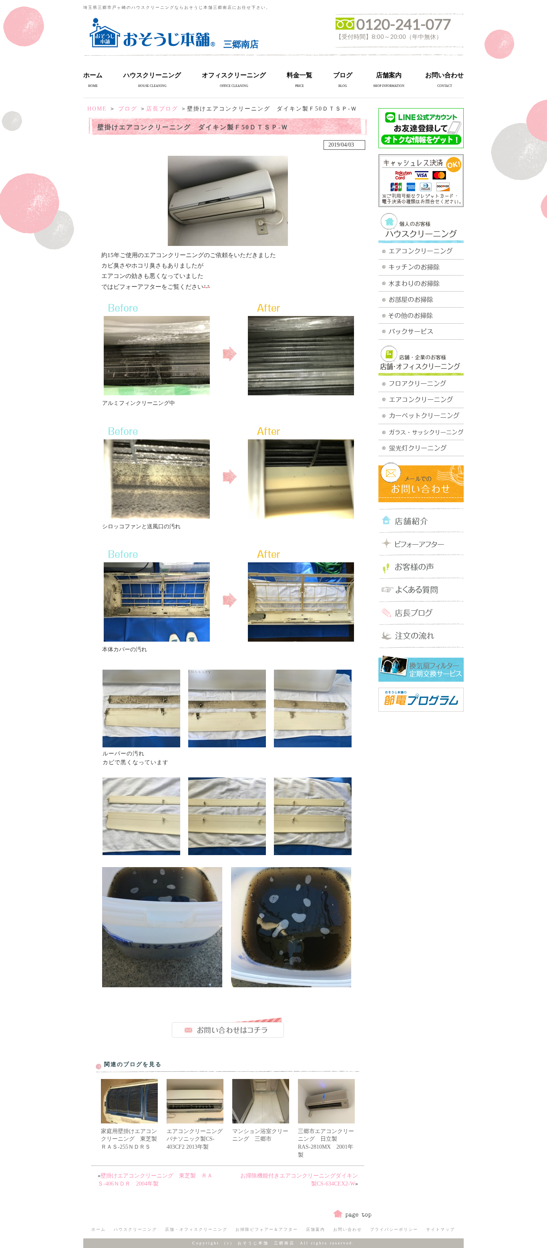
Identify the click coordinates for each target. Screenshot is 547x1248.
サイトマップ (440, 1229)
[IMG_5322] (162, 984)
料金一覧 (299, 75)
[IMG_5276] (141, 744)
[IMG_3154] (301, 516)
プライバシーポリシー (394, 1229)
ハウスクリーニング (152, 75)
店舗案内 (389, 75)
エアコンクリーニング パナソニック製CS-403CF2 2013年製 (197, 1139)
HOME (97, 109)
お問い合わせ (444, 75)
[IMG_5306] (301, 639)
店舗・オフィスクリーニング (196, 1229)
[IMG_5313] (313, 852)
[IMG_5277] (227, 744)
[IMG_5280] (157, 639)
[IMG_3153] (301, 392)
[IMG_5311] (141, 852)
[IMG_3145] (157, 516)
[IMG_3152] (157, 392)
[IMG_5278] (313, 744)
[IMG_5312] (227, 852)
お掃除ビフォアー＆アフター (266, 1229)
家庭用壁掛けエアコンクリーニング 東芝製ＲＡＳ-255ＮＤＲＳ (129, 1139)
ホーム (93, 75)
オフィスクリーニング (234, 75)
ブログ (342, 75)
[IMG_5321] (291, 984)
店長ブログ (162, 109)
